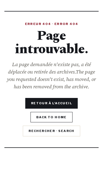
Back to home (51, 117)
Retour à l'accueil (51, 103)
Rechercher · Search (51, 131)
